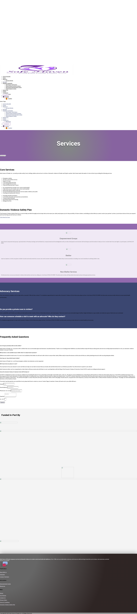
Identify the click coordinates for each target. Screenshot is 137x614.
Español (10, 98)
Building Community (8, 110)
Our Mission (3, 595)
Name (1, 384)
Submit (2, 402)
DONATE (6, 95)
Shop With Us (3, 572)
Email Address (3, 387)
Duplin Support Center (11, 88)
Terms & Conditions (5, 602)
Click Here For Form (5, 217)
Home (4, 105)
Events (4, 118)
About (1, 593)
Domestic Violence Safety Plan (7, 604)
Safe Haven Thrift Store (11, 84)
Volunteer (2, 574)
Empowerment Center (5, 584)
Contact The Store (4, 576)
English (7, 96)
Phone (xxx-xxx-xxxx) (5, 390)
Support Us (5, 117)
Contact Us (5, 92)
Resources (8, 121)
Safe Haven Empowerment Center (14, 87)
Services (5, 109)
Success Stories (9, 80)
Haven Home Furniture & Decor (13, 86)
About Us (5, 79)
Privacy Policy (3, 600)
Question (2, 396)
